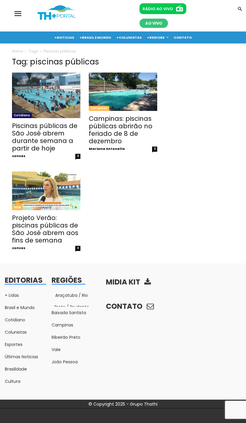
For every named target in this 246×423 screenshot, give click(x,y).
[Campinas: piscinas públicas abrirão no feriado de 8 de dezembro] (123, 92)
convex (18, 155)
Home (17, 51)
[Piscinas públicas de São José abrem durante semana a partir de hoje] (46, 95)
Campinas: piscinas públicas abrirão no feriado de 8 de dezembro (120, 129)
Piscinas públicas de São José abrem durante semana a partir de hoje (44, 137)
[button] (240, 9)
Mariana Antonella (107, 148)
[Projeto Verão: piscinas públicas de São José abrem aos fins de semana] (46, 190)
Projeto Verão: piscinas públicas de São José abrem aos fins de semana (45, 229)
